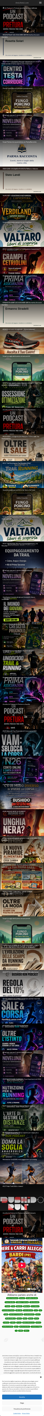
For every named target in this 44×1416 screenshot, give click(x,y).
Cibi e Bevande (34, 1302)
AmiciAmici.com (22, 2)
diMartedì (26, 1306)
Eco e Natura (35, 1306)
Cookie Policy (17, 1413)
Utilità (20, 1330)
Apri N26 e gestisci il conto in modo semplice (17, 758)
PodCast (6, 1322)
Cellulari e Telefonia (22, 1302)
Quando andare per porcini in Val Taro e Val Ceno (19, 490)
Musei (25, 1318)
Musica (31, 1318)
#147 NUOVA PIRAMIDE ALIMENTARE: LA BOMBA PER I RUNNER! (22, 839)
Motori (19, 1318)
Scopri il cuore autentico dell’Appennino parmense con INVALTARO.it (20, 518)
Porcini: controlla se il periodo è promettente (17, 88)
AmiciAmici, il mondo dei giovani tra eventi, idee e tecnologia (18, 598)
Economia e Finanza (8, 1310)
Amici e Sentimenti (12, 1298)
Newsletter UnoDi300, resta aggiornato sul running (20, 1159)
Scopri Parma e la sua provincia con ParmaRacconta (19, 142)
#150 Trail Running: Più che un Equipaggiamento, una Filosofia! (20, 545)
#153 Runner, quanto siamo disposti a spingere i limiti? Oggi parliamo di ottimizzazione (22, 384)
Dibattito (19, 1306)
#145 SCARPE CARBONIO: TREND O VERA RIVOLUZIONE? (17, 893)
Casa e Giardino (10, 1302)
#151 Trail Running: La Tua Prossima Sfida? (17, 463)
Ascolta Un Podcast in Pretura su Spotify (16, 704)
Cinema (7, 1306)
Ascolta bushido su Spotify (12, 784)
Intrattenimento (29, 1314)
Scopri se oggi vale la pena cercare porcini (16, 356)
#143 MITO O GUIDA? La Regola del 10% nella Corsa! (21, 972)
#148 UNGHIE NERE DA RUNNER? (14, 811)
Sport (16, 1326)
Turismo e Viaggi (36, 1326)
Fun (40, 1310)
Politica (13, 1322)
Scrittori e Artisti (8, 1326)
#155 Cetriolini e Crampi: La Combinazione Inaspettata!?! (22, 249)
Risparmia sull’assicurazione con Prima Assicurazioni (20, 276)
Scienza (38, 1322)
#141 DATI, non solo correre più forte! (15, 1025)
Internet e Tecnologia (16, 1314)
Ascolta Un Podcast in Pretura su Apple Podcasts (19, 410)
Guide (6, 1314)
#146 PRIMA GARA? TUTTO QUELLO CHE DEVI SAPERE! (19, 866)
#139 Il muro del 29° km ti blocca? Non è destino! (19, 1106)
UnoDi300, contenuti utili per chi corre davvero (18, 651)
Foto (35, 1310)
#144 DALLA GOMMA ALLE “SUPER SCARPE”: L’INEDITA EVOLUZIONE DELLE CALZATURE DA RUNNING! (21, 946)
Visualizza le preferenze (22, 1409)
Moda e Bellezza (10, 1318)
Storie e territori (25, 1326)
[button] (41, 1377)
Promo (19, 1322)
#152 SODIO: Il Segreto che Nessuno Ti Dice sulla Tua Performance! (20, 437)
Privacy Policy (26, 1413)
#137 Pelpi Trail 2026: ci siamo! (13, 1186)
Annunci (22, 1298)
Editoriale (19, 1310)
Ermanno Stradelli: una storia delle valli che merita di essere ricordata (22, 304)
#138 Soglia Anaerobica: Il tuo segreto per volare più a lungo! (20, 1134)
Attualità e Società (31, 1298)
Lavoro (38, 1314)
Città (13, 1306)
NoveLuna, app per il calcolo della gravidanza (17, 115)
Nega (22, 1403)
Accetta (22, 1397)
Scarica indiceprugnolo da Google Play (15, 624)
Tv (16, 1330)
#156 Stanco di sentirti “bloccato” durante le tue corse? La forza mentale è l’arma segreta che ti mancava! (21, 63)
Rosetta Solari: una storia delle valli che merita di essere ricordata (21, 36)
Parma (36, 1318)
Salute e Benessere (28, 1322)
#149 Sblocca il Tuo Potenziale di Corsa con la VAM (19, 731)
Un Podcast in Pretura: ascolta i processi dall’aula (20, 8)
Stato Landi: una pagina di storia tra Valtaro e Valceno (20, 169)
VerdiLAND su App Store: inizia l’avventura (17, 195)
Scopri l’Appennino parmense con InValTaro (17, 222)
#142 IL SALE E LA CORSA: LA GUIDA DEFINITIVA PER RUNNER (21, 1000)
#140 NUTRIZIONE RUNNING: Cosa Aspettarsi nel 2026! (22, 1079)
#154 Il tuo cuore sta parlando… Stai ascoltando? (19, 329)
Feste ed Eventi (28, 1310)
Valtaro (26, 1330)
